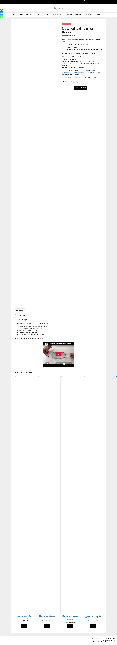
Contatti (69, 2)
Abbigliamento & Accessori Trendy (36, 2)
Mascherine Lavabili (57, 14)
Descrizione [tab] (19, 310)
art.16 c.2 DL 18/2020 (79, 72)
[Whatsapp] (1, 16)
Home (14, 14)
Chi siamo (49, 2)
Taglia (64, 81)
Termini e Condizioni (110, 641)
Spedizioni (78, 14)
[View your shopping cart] (104, 15)
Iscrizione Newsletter (60, 2)
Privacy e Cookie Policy (98, 641)
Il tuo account (78, 2)
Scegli (24, 626)
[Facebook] (1, 10)
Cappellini (39, 14)
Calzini (46, 14)
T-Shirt (21, 14)
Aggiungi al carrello (81, 87)
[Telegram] (1, 13)
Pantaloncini (29, 14)
